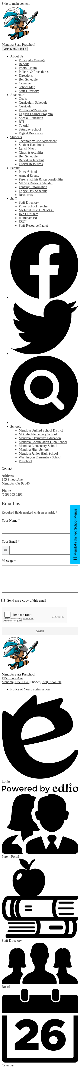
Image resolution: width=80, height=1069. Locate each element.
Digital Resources (31, 133)
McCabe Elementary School (38, 434)
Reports (24, 64)
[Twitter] (44, 353)
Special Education (31, 118)
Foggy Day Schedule (33, 191)
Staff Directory (29, 91)
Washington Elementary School (40, 457)
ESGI (22, 221)
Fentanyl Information (33, 187)
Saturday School (30, 129)
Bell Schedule (28, 79)
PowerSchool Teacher (33, 206)
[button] (16, 56)
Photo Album (28, 68)
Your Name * (11, 520)
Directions (26, 75)
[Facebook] (44, 297)
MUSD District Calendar (35, 183)
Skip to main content (15, 3)
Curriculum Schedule (33, 102)
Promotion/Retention (33, 110)
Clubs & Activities (31, 152)
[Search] (44, 422)
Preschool (25, 461)
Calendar (25, 83)
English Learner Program (36, 114)
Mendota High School (34, 449)
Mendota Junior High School (38, 453)
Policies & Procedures (33, 71)
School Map (27, 87)
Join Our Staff (28, 214)
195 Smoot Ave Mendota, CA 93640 (15, 680)
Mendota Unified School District (41, 430)
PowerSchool (28, 171)
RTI (21, 121)
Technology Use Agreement (38, 141)
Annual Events (29, 175)
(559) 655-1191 (51, 682)
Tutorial (24, 125)
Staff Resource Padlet (33, 225)
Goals (23, 98)
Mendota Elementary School (38, 446)
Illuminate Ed (28, 218)
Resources (26, 195)
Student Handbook (31, 145)
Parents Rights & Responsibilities (41, 179)
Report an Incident (31, 160)
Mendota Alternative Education (40, 438)
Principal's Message (32, 60)
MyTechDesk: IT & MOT (36, 210)
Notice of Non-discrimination (30, 689)
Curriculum (26, 106)
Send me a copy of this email (26, 600)
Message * (9, 560)
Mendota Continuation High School (43, 442)
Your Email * (11, 541)
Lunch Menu (27, 148)
